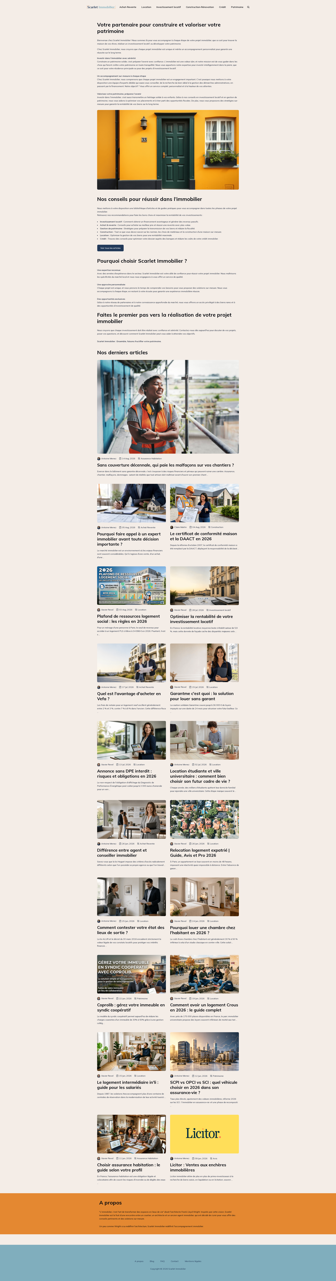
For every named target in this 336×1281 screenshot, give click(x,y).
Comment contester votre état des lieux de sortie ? (130, 930)
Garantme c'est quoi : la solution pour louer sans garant (202, 696)
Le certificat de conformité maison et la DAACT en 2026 (203, 536)
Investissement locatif (168, 7)
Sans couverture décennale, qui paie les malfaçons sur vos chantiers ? (165, 465)
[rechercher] (248, 7)
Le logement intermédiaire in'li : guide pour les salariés (127, 1085)
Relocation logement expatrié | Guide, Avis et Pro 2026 (200, 853)
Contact (174, 1261)
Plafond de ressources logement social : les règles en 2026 (128, 619)
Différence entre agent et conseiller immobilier (122, 853)
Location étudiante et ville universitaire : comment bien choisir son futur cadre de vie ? (200, 776)
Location (146, 7)
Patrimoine (237, 7)
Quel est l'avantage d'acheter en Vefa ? (129, 696)
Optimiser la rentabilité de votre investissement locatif (201, 619)
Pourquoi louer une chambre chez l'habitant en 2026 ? (202, 930)
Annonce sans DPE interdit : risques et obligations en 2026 (126, 773)
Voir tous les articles (110, 248)
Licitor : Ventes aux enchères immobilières (198, 1167)
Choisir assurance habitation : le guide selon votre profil (128, 1167)
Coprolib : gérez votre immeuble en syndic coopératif (131, 1007)
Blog (152, 1261)
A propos (139, 1261)
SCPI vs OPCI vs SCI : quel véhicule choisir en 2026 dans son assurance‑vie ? (203, 1087)
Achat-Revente (127, 7)
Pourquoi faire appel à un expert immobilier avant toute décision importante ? (129, 539)
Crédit (222, 7)
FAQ (162, 1261)
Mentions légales (193, 1261)
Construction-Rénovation (200, 7)
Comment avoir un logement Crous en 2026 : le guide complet (204, 1007)
